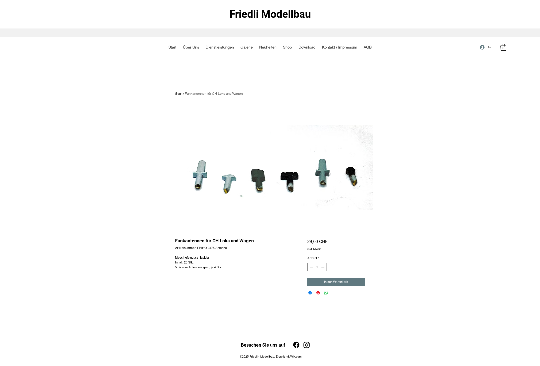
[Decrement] (311, 267)
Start (178, 94)
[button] (503, 47)
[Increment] (323, 267)
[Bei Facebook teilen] (310, 292)
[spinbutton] (316, 267)
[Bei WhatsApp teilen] (326, 292)
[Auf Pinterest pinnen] (318, 292)
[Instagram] (306, 345)
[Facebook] (296, 345)
